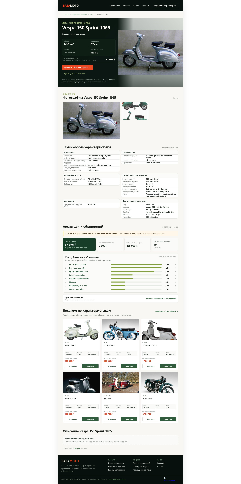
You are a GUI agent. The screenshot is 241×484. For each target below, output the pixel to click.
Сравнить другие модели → (166, 311)
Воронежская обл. (77, 268)
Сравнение (115, 5)
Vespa (92, 14)
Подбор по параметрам (165, 5)
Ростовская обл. (76, 289)
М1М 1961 (147, 398)
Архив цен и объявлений (74, 74)
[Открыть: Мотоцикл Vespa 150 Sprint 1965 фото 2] (135, 111)
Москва (72, 282)
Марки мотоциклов (79, 14)
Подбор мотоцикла (141, 466)
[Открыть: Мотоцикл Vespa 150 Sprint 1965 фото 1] (91, 120)
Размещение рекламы (142, 470)
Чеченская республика (79, 278)
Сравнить (90, 366)
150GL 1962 (70, 345)
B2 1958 (107, 398)
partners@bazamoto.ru (117, 479)
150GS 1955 (70, 398)
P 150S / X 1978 (149, 345)
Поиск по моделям (116, 463)
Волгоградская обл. (78, 264)
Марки (136, 5)
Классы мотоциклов (116, 470)
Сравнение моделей (141, 463)
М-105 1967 (109, 345)
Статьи (145, 5)
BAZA (70, 461)
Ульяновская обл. (77, 275)
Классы (126, 5)
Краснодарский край (78, 271)
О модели (73, 366)
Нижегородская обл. (78, 285)
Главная (66, 14)
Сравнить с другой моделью (77, 67)
